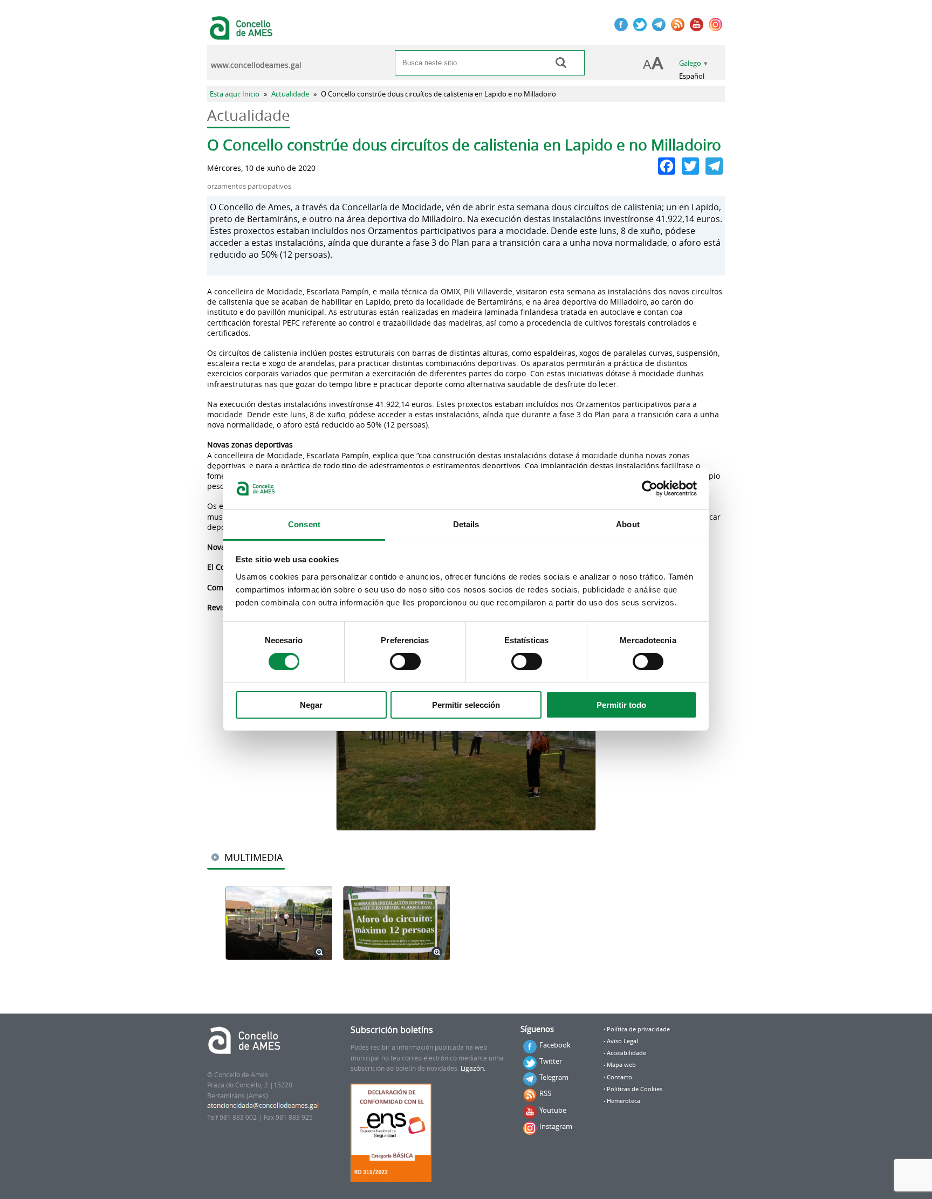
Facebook (555, 1045)
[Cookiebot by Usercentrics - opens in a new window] (649, 488)
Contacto (619, 1077)
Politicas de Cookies (634, 1089)
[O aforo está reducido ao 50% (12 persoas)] (396, 924)
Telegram (553, 1077)
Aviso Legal (622, 1041)
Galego (690, 63)
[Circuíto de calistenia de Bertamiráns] (278, 924)
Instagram (555, 1126)
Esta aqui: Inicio (234, 94)
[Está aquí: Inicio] (242, 34)
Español (691, 76)
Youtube (552, 1110)
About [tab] (628, 524)
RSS (545, 1093)
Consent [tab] (304, 524)
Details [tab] (466, 524)
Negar (311, 704)
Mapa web (621, 1065)
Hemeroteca (623, 1101)
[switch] (405, 661)
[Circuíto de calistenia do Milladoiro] (466, 733)
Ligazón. (473, 1068)
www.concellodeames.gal (256, 65)
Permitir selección (466, 704)
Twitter (550, 1061)
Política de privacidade (638, 1029)
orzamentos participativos (249, 186)
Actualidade (290, 94)
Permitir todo (621, 704)
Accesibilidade (626, 1053)
